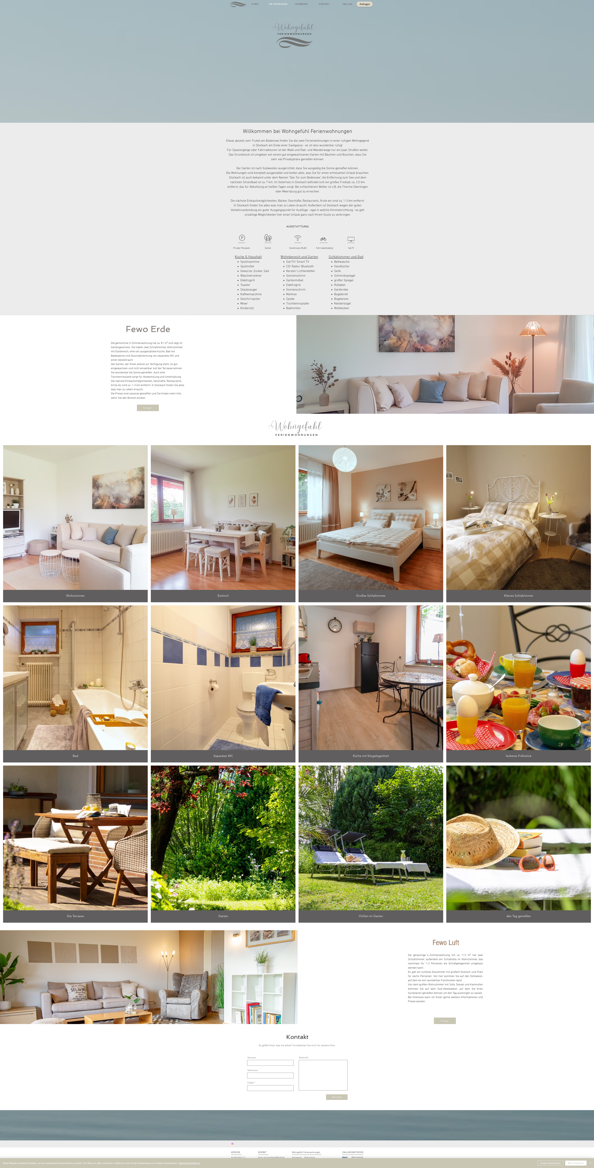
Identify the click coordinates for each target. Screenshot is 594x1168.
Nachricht (303, 1057)
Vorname (252, 1057)
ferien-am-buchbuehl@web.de (271, 1157)
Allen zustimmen (576, 1163)
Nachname (253, 1070)
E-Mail (250, 1083)
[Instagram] (232, 1144)
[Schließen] (590, 1163)
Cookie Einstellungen (550, 1163)
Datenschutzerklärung (189, 1163)
